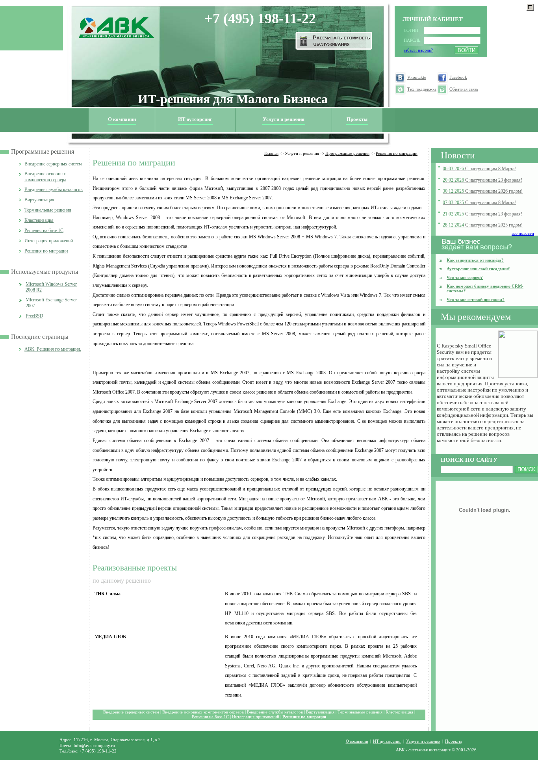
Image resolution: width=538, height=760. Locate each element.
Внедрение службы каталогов (53, 189)
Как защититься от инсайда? (475, 260)
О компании (357, 741)
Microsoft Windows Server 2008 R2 (51, 287)
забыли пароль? (418, 50)
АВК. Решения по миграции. (52, 349)
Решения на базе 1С (43, 230)
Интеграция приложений (48, 240)
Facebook (458, 77)
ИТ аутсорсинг (195, 119)
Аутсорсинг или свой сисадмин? (478, 268)
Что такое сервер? (465, 277)
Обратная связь (463, 89)
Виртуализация (39, 200)
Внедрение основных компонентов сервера (45, 176)
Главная (271, 153)
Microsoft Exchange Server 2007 (51, 302)
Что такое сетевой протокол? (476, 299)
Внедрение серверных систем (53, 164)
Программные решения (42, 151)
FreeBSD (34, 316)
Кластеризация (39, 220)
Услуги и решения (423, 741)
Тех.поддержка (421, 89)
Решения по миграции (46, 251)
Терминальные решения (47, 210)
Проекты (357, 119)
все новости (523, 233)
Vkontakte (416, 77)
